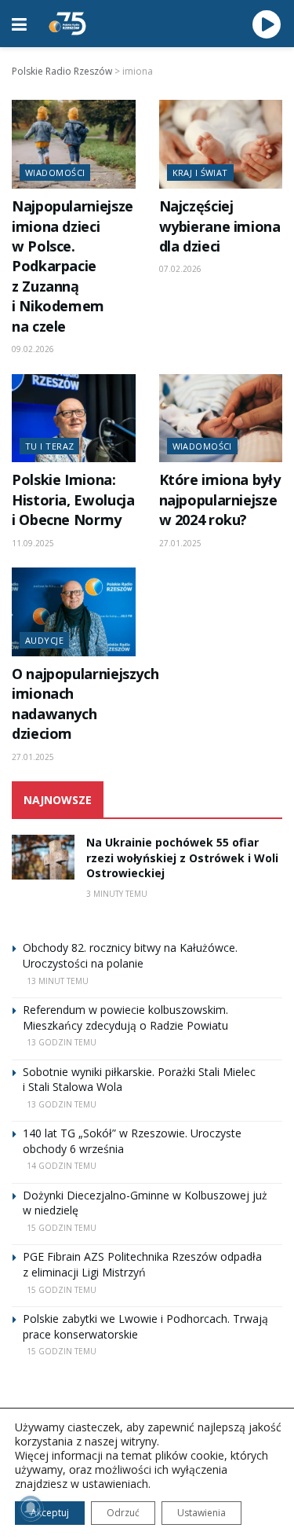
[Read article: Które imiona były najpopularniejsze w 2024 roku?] (221, 418)
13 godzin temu (61, 1042)
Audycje (44, 640)
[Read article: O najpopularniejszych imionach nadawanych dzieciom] (74, 611)
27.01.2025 (180, 543)
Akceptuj (50, 1512)
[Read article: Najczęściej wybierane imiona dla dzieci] (221, 144)
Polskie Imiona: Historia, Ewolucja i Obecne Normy (73, 499)
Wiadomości (55, 172)
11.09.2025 (33, 543)
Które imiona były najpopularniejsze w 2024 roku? (220, 499)
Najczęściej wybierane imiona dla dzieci (220, 226)
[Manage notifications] (30, 1508)
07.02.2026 (180, 268)
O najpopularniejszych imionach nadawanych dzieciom (85, 703)
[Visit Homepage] (67, 23)
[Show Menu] (19, 23)
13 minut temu (58, 980)
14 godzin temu (61, 1165)
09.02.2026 (33, 348)
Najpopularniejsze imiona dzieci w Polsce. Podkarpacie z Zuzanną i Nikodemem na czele (72, 266)
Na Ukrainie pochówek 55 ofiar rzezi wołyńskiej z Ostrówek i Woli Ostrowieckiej (182, 857)
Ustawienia (201, 1512)
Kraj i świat (200, 172)
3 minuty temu (116, 893)
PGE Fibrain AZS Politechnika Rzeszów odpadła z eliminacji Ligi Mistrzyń (142, 1264)
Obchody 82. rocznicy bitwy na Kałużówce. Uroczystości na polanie (130, 955)
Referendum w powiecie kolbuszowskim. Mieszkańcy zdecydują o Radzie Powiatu (125, 1017)
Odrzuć (123, 1512)
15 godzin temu (61, 1227)
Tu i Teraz (49, 446)
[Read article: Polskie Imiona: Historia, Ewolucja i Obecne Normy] (74, 418)
